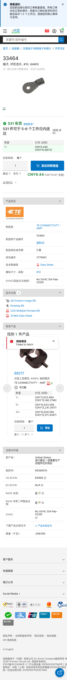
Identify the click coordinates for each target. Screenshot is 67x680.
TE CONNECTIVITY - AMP (48, 227)
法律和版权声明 (23, 635)
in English (8, 649)
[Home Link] (19, 31)
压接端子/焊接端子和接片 (37, 48)
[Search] (61, 40)
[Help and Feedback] (59, 672)
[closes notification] (62, 4)
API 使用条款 (9, 640)
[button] (5, 31)
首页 (5, 48)
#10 (38, 272)
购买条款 (39, 635)
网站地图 (51, 635)
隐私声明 (7, 635)
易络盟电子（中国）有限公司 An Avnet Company (29, 658)
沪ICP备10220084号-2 (15, 664)
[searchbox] (30, 40)
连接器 (15, 48)
